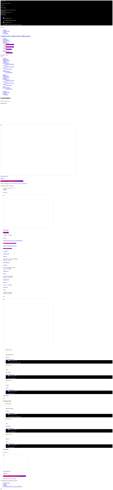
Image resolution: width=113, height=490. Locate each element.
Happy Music (6, 230)
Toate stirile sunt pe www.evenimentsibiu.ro (12, 181)
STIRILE (2, 178)
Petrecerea (6, 232)
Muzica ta (4, 273)
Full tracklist (5, 395)
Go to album (3, 15)
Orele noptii (5, 256)
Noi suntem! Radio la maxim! (7, 248)
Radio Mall (5, 282)
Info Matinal (5, 265)
